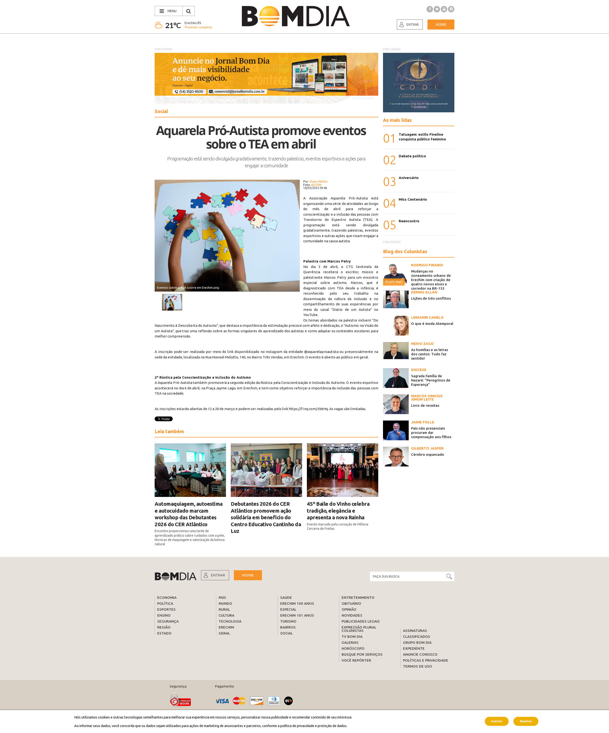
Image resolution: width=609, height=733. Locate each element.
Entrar (413, 24)
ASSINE (248, 575)
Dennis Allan (424, 292)
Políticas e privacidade (425, 660)
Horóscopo (353, 648)
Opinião (349, 609)
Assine (441, 24)
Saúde (286, 597)
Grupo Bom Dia (417, 642)
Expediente (414, 648)
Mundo (225, 603)
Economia (167, 597)
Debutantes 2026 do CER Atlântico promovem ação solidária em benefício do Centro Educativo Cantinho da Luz (266, 517)
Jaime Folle (422, 422)
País (222, 597)
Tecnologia (230, 621)
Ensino (164, 615)
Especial (288, 609)
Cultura (226, 615)
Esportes (166, 609)
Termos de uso (417, 666)
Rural (224, 609)
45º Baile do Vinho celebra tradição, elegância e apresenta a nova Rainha (338, 510)
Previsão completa (198, 27)
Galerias (350, 642)
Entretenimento (358, 597)
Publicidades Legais (361, 621)
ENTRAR (218, 575)
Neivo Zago (422, 344)
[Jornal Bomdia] (296, 16)
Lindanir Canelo (427, 317)
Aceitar (496, 721)
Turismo (288, 621)
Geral (224, 633)
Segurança (168, 621)
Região (164, 627)
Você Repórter (356, 660)
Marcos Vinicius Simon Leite (426, 397)
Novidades (352, 615)
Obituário (351, 603)
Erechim (226, 627)
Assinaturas (415, 631)
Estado (164, 633)
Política (165, 603)
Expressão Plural (359, 627)
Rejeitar (526, 721)
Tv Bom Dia (352, 636)
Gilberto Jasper (427, 448)
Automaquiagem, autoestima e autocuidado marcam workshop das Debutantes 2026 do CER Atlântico (189, 514)
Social (286, 633)
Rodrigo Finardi (427, 265)
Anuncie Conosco (420, 654)
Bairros (288, 627)
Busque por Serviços (362, 654)
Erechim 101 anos (297, 615)
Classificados (416, 636)
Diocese (418, 370)
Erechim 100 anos (297, 603)
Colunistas (352, 631)
